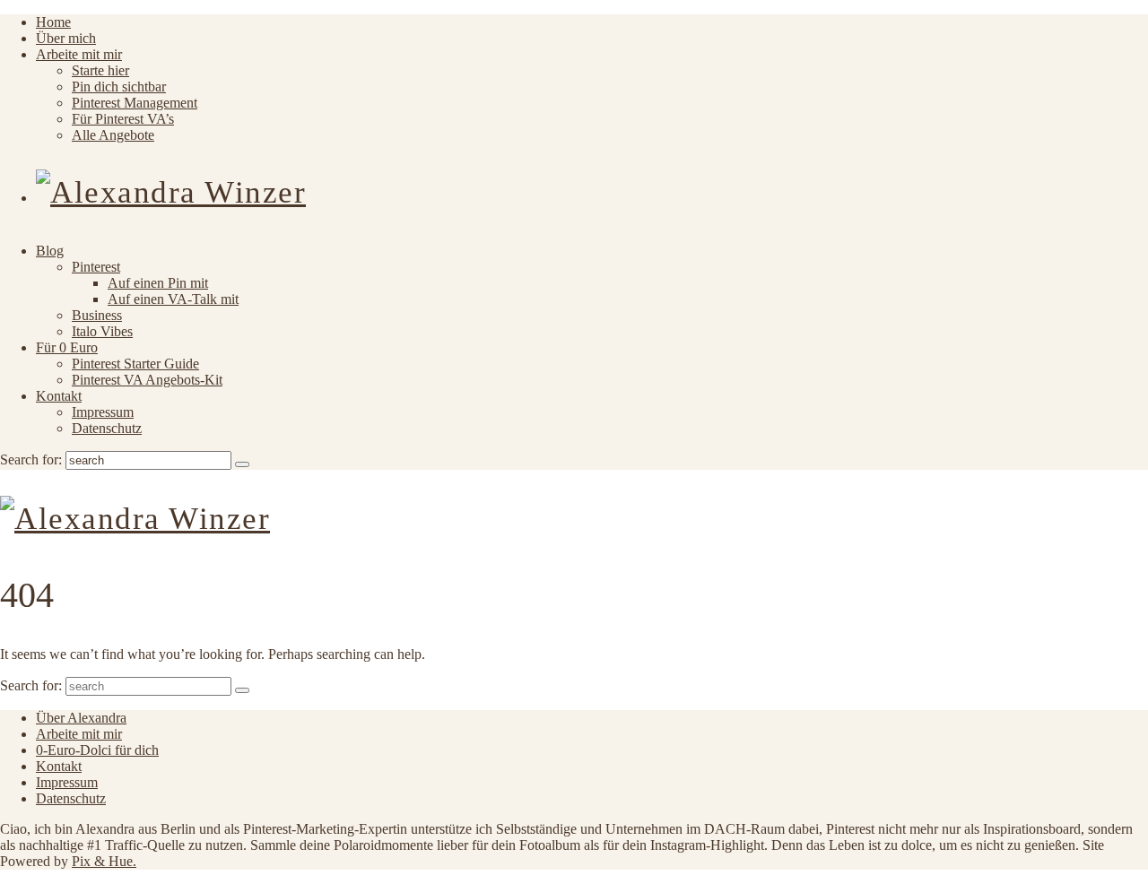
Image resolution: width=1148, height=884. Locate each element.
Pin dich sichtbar (119, 86)
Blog (50, 250)
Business (97, 315)
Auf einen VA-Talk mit (173, 299)
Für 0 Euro (67, 347)
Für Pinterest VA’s (123, 118)
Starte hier (100, 70)
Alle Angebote (113, 135)
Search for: (31, 459)
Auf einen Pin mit (158, 282)
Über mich (66, 38)
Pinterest (96, 266)
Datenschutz (107, 428)
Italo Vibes (102, 331)
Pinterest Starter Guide (135, 363)
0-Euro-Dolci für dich (97, 750)
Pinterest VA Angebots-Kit (147, 379)
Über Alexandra (81, 717)
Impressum (103, 412)
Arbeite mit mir (79, 54)
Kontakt (59, 395)
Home (53, 22)
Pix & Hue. (104, 861)
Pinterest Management (134, 102)
